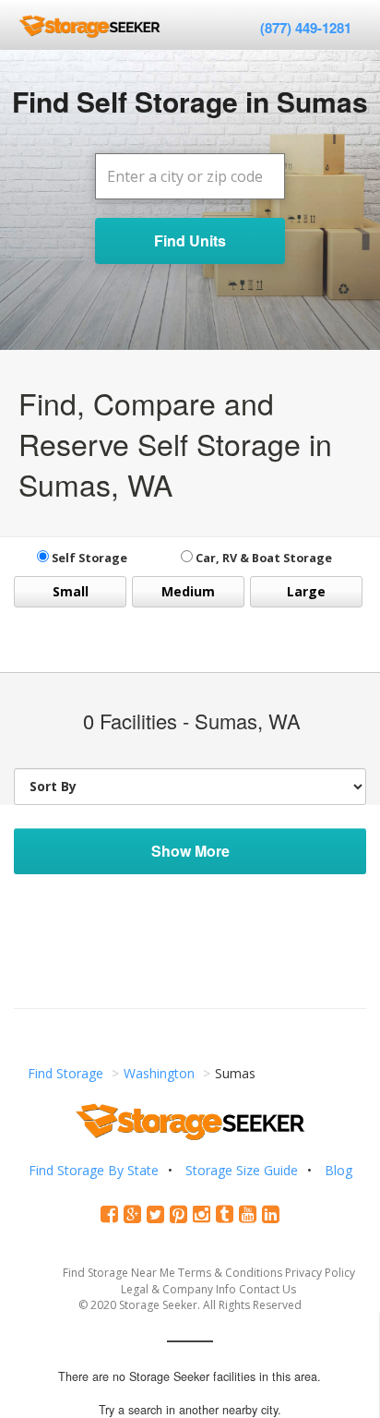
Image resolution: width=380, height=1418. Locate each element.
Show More (190, 850)
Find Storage (65, 1073)
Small (71, 591)
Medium (188, 591)
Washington (159, 1073)
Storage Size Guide (241, 1170)
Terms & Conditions (230, 1272)
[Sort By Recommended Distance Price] (190, 786)
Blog (338, 1170)
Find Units (190, 240)
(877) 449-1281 (305, 28)
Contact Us (267, 1289)
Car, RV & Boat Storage (262, 558)
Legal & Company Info (178, 1289)
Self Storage (88, 558)
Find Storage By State (94, 1170)
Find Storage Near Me (119, 1272)
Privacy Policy (320, 1272)
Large (306, 591)
